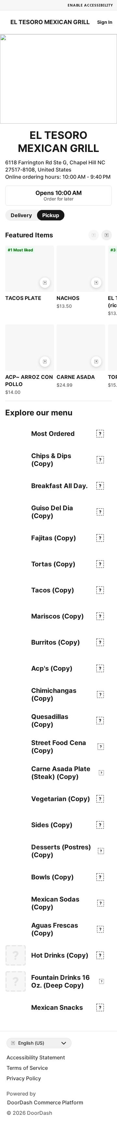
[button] (28, 274)
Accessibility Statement (35, 1057)
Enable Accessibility (90, 5)
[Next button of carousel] (106, 235)
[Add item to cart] (45, 282)
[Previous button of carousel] (93, 235)
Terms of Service (27, 1068)
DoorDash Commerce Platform (45, 1102)
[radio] (21, 215)
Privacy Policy (23, 1078)
